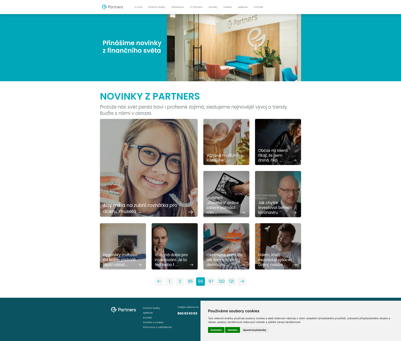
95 (190, 281)
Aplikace (243, 7)
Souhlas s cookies (153, 322)
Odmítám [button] (232, 330)
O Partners (196, 7)
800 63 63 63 (187, 313)
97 (210, 281)
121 (231, 281)
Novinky (213, 7)
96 (200, 281)
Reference (178, 7)
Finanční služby (156, 7)
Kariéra (228, 7)
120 (222, 281)
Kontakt (258, 7)
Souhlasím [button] (216, 330)
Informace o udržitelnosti (157, 327)
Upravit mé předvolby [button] (254, 330)
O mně (138, 7)
